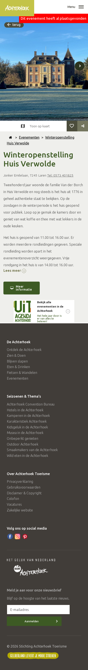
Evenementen (29, 137)
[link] (44, 311)
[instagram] (17, 536)
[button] (81, 7)
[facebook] (10, 536)
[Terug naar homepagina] (10, 137)
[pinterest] (25, 536)
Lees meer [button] (12, 270)
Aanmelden (32, 621)
